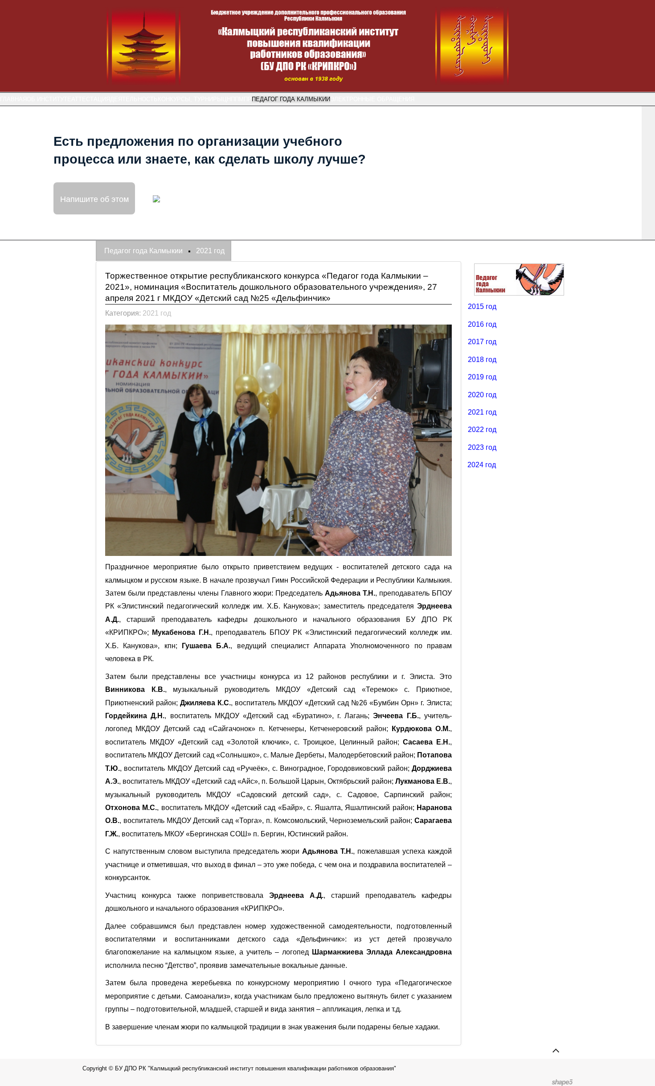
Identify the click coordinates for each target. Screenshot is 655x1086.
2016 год (482, 324)
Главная (13, 99)
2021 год (157, 313)
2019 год (482, 377)
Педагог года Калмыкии (291, 99)
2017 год (482, 342)
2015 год (482, 306)
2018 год (482, 359)
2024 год (481, 465)
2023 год (482, 447)
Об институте (49, 99)
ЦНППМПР (237, 99)
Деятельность (134, 99)
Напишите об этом (94, 198)
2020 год (482, 395)
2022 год (482, 429)
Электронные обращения (372, 99)
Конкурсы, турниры (190, 99)
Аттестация (90, 99)
